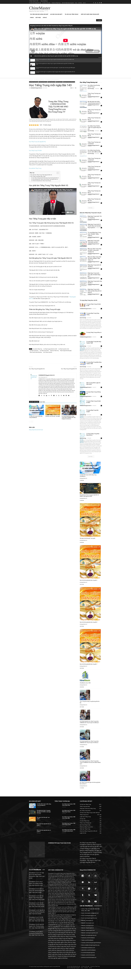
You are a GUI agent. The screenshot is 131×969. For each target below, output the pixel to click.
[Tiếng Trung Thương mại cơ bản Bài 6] (83, 144)
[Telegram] (46, 91)
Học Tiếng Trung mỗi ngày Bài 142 (37, 141)
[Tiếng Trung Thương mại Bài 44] (83, 136)
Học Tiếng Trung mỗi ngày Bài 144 (69, 368)
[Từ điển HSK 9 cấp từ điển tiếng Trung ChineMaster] (36, 410)
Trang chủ (31, 80)
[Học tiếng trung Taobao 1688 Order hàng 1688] (57, 818)
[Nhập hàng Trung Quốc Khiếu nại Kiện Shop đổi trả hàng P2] (83, 292)
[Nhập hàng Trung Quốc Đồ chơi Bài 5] (83, 267)
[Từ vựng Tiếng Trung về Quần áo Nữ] (82, 305)
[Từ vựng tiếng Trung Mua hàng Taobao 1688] (82, 363)
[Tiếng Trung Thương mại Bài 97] (83, 193)
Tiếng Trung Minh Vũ (91, 227)
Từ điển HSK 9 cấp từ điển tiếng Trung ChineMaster (88, 475)
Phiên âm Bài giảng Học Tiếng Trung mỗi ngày (42, 180)
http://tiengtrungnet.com (43, 377)
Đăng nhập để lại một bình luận (36, 429)
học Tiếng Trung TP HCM (44, 350)
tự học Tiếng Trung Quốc (47, 352)
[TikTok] (57, 395)
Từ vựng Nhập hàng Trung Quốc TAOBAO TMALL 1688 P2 (94, 234)
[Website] (83, 901)
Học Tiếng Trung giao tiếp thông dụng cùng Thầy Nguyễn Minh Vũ (46, 177)
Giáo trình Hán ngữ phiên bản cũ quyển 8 (88, 622)
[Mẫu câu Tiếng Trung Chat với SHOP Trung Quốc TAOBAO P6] (83, 251)
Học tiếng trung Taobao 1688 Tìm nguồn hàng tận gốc (94, 127)
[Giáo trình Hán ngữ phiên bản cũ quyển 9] (32, 825)
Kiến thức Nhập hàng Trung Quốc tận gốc (90, 212)
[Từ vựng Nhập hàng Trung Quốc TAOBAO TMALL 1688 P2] (83, 235)
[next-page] (32, 421)
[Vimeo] (99, 3)
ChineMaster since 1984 (85, 682)
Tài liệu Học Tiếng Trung (43, 81)
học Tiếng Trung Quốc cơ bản (63, 348)
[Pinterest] (36, 91)
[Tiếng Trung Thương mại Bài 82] (83, 96)
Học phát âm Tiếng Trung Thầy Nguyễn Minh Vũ (41, 174)
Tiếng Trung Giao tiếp (51, 81)
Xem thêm (90, 207)
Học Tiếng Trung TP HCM (35, 150)
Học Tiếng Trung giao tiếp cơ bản (38, 176)
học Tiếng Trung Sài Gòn (34, 350)
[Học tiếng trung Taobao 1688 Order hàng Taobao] (57, 825)
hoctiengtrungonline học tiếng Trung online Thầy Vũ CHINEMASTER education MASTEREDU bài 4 (90, 762)
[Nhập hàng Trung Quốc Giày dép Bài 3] (83, 283)
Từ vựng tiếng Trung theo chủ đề (88, 300)
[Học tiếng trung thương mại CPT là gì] (83, 88)
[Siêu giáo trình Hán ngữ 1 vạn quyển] (52, 410)
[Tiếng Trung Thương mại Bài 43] (83, 120)
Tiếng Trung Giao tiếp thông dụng (36, 352)
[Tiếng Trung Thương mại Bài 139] (83, 112)
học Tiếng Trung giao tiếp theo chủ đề (50, 348)
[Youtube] (101, 3)
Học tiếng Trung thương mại (88, 82)
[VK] (49, 91)
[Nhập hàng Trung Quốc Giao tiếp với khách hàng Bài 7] (83, 275)
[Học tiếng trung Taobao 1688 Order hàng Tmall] (57, 805)
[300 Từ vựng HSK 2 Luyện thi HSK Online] (82, 393)
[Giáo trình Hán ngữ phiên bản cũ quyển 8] (32, 832)
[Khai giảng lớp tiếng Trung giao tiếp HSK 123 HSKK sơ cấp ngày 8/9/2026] (32, 812)
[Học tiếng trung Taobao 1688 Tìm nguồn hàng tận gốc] (83, 128)
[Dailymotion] (40, 395)
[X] (97, 3)
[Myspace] (49, 395)
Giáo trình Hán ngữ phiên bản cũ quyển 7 (88, 664)
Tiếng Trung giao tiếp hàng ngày (65, 350)
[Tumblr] (43, 91)
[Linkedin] (39, 91)
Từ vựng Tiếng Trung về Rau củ (93, 332)
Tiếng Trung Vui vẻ (59, 81)
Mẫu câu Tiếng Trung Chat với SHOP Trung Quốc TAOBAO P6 (94, 250)
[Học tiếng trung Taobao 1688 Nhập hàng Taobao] (57, 812)
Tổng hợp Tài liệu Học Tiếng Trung (69, 81)
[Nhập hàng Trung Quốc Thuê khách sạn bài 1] (83, 243)
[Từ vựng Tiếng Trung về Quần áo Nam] (82, 403)
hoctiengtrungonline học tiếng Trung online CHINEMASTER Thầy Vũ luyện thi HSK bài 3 (89, 742)
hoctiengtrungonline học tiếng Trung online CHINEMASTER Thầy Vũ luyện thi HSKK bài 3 (68, 417)
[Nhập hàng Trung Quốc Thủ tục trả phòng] (83, 218)
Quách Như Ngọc (91, 88)
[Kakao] (83, 882)
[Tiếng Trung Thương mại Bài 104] (83, 201)
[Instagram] (95, 3)
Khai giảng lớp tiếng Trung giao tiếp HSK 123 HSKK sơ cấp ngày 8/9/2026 (89, 495)
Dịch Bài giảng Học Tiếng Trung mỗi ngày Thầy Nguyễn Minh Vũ (45, 179)
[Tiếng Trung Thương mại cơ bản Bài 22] (83, 169)
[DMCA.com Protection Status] (37, 857)
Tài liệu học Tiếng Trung (54, 350)
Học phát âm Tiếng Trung (35, 168)
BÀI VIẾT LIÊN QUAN (34, 402)
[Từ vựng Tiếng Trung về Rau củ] (82, 334)
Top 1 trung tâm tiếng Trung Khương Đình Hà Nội (89, 702)
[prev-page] (30, 421)
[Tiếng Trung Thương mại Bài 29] (83, 177)
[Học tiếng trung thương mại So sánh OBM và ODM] (83, 153)
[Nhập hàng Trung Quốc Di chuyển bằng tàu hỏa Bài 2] (83, 227)
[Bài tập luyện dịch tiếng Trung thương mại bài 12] (83, 104)
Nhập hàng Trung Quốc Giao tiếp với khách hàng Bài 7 (94, 274)
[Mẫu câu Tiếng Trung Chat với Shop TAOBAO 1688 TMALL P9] (83, 259)
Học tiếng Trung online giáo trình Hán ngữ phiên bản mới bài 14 (90, 783)
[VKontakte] (64, 395)
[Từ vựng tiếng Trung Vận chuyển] (82, 414)
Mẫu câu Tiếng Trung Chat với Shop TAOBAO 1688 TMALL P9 (94, 258)
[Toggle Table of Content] (57, 173)
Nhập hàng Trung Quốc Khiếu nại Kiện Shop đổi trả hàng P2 (94, 291)
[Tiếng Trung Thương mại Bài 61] (83, 185)
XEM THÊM (42, 402)
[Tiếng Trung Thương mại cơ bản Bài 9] (83, 161)
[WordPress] (67, 395)
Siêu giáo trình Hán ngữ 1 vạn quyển (52, 416)
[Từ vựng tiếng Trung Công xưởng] (82, 314)
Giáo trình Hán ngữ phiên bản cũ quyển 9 (88, 580)
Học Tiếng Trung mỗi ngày (39, 80)
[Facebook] (93, 3)
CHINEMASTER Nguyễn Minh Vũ (36, 87)
